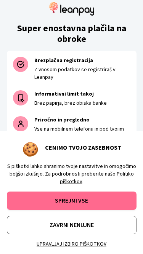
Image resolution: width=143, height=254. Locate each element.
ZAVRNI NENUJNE (72, 225)
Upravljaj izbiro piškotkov (71, 244)
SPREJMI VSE (71, 200)
